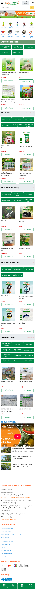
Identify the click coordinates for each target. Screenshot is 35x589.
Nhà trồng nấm (28, 350)
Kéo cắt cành (6, 200)
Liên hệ (3, 547)
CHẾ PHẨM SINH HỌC (5, 47)
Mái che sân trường (6, 361)
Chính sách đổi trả (6, 531)
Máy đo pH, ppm (17, 194)
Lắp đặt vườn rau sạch (6, 344)
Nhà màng (29, 344)
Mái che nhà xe (17, 361)
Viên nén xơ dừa (24, 72)
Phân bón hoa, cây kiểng (28, 125)
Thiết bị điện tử (17, 275)
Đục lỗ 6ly (22, 323)
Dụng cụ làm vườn (28, 200)
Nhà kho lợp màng (6, 355)
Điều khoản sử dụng (6, 553)
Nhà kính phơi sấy (6, 350)
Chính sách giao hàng (7, 528)
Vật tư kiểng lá (29, 47)
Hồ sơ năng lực (5, 557)
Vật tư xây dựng (6, 194)
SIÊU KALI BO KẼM (24, 99)
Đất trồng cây (6, 125)
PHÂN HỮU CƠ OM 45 (25, 146)
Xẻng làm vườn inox (7, 221)
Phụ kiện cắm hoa (17, 52)
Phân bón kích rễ (17, 125)
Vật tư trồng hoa (17, 47)
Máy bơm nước (6, 269)
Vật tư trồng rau (6, 52)
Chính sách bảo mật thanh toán (9, 538)
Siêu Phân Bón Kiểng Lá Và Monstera (8, 73)
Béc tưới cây (17, 269)
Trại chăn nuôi (29, 355)
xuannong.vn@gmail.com (10, 517)
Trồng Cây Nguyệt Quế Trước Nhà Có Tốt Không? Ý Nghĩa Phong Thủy (23, 451)
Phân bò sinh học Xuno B (8, 147)
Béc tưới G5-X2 (5, 296)
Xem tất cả (30, 113)
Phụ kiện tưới (6, 275)
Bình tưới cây (17, 200)
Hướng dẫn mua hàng (7, 541)
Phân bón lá (28, 119)
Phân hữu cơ (6, 119)
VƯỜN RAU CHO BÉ (7, 381)
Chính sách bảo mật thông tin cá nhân (11, 535)
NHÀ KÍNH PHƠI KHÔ (25, 409)
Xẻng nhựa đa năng (24, 248)
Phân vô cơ (17, 119)
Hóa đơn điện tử (5, 544)
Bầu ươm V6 (22, 221)
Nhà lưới (17, 344)
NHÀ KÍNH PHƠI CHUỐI (25, 382)
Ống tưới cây (29, 269)
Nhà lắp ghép (17, 355)
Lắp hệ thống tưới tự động (17, 350)
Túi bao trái (28, 194)
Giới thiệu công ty (6, 550)
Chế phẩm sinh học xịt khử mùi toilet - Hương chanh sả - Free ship (8, 102)
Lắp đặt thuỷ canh (28, 361)
